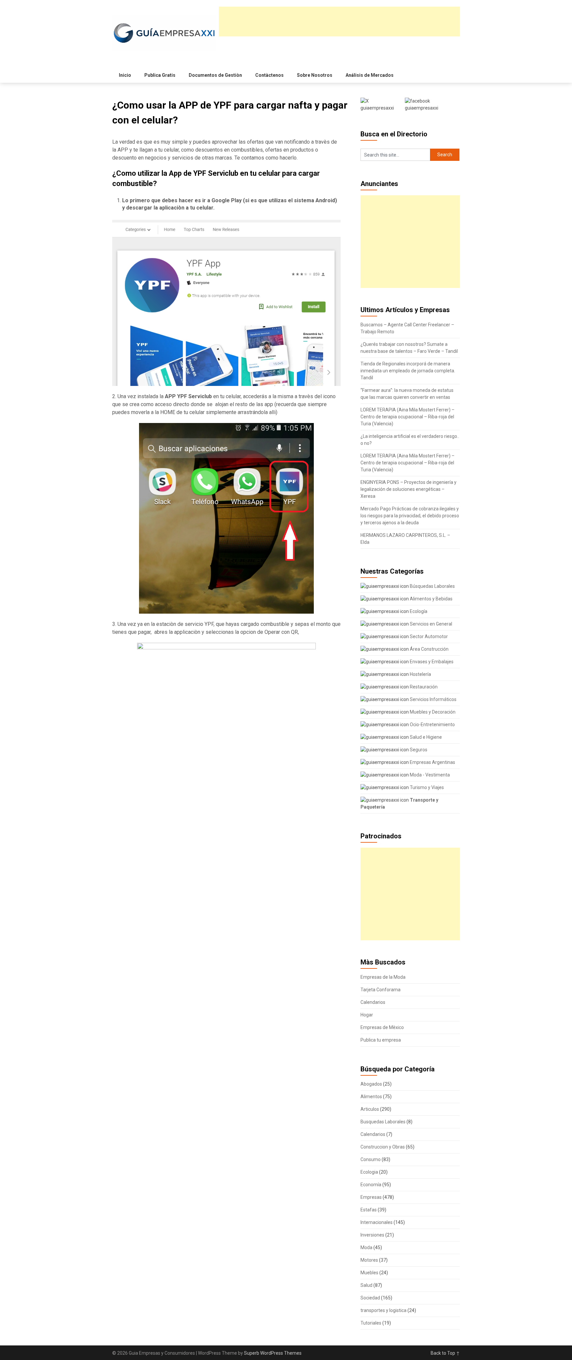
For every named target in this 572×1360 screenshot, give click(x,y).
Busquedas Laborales (382, 1121)
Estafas (368, 1209)
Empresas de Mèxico (382, 1027)
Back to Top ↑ (445, 1353)
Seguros (418, 749)
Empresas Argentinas (432, 762)
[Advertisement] (339, 21)
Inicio (125, 75)
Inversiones (372, 1235)
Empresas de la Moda (382, 977)
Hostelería (420, 674)
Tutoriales (370, 1323)
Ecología (418, 611)
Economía (370, 1184)
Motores (369, 1260)
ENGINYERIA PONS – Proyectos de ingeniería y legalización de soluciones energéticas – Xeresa (408, 489)
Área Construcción (429, 649)
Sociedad (370, 1297)
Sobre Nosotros (314, 75)
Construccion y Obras (382, 1146)
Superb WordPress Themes (273, 1353)
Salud (366, 1285)
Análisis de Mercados (370, 75)
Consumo (370, 1159)
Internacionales (376, 1222)
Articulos (369, 1109)
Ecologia (369, 1172)
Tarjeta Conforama (380, 989)
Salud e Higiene (425, 737)
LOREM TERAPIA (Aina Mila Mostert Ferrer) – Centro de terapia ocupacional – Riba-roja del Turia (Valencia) (407, 416)
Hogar (366, 1014)
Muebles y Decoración (432, 712)
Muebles (369, 1272)
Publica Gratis (159, 75)
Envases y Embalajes (431, 661)
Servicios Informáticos (432, 699)
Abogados (371, 1084)
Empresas (371, 1197)
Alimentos (371, 1096)
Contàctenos (269, 75)
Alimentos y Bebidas (431, 598)
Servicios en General (430, 624)
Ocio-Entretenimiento (432, 724)
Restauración (423, 686)
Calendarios (372, 1002)
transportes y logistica (383, 1310)
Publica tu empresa (380, 1040)
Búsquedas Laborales (432, 586)
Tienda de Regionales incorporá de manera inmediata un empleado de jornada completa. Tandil (407, 370)
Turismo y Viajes (426, 787)
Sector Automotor (428, 636)
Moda (366, 1247)
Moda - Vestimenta (429, 774)
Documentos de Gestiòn (215, 75)
